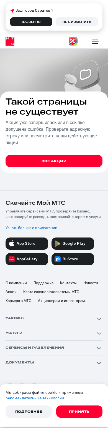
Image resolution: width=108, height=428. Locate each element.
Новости (90, 283)
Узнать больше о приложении (31, 228)
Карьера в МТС (18, 301)
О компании (16, 283)
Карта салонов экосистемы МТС (51, 292)
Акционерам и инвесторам (61, 301)
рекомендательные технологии (35, 398)
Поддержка (43, 283)
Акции (11, 292)
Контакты (68, 283)
